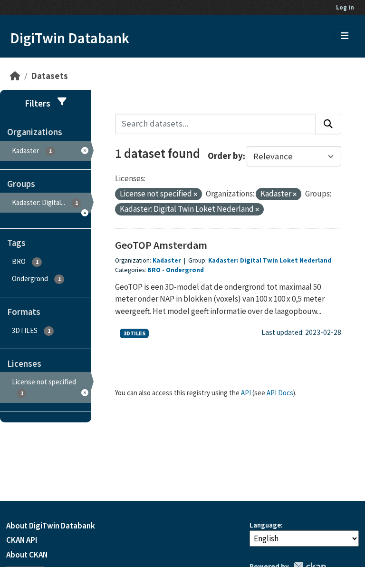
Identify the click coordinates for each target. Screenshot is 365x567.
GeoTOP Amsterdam (161, 245)
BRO (154, 270)
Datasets (49, 75)
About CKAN (27, 554)
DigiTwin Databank (69, 38)
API (246, 392)
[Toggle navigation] (344, 36)
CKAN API (21, 540)
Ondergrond (185, 270)
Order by (225, 156)
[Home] (15, 75)
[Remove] (195, 194)
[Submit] (328, 124)
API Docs (280, 392)
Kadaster (167, 260)
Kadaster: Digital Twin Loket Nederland (269, 260)
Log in (345, 7)
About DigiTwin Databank (50, 525)
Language (265, 524)
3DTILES (134, 333)
